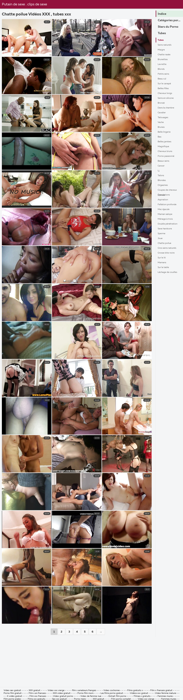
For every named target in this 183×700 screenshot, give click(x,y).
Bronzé (161, 103)
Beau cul (162, 79)
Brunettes (163, 59)
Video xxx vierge (56, 690)
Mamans (162, 263)
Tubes (162, 33)
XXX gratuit (34, 690)
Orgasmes (163, 185)
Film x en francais (37, 693)
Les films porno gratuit (111, 693)
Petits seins (163, 74)
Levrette (162, 64)
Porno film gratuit (13, 693)
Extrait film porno (117, 696)
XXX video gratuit (61, 693)
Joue (160, 238)
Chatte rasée (164, 55)
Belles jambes (164, 142)
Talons (161, 175)
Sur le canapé (164, 84)
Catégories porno (170, 20)
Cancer (161, 166)
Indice (162, 13)
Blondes (162, 180)
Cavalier (162, 113)
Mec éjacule (163, 209)
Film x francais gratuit (161, 690)
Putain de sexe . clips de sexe (24, 4)
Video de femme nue (90, 696)
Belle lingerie (164, 132)
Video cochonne (111, 690)
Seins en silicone (166, 98)
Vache (161, 122)
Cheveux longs (165, 93)
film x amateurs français (84, 690)
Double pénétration (167, 224)
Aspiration (163, 200)
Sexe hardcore (165, 229)
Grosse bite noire (166, 253)
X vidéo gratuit (15, 696)
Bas (159, 137)
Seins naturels (164, 45)
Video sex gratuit (12, 690)
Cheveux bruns (165, 151)
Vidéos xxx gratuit (139, 693)
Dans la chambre (166, 108)
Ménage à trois (165, 219)
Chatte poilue (164, 243)
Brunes (161, 127)
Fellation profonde (167, 205)
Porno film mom (85, 693)
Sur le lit (162, 258)
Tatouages (163, 117)
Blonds (161, 69)
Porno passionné (166, 156)
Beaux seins (163, 161)
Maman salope (165, 214)
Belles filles (163, 88)
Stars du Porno (168, 26)
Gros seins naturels (167, 248)
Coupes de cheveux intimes (167, 190)
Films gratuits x (135, 690)
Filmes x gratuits (142, 696)
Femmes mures (165, 696)
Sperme (161, 234)
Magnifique (163, 146)
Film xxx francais (38, 696)
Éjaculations (164, 195)
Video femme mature (165, 693)
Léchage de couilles (167, 272)
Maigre (161, 50)
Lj (158, 171)
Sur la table (163, 267)
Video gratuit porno (63, 696)
